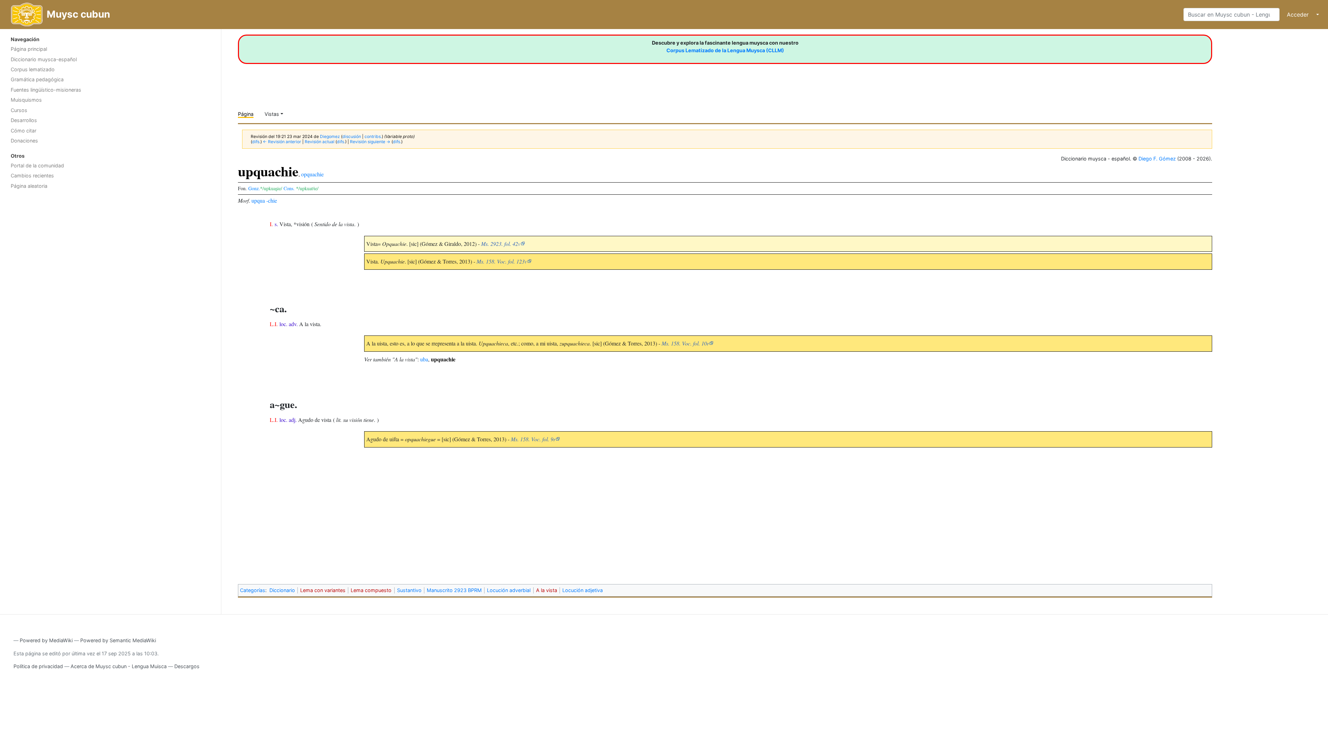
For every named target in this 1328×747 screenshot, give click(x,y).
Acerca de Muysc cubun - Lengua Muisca (119, 666)
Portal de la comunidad (37, 165)
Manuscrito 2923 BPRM (454, 590)
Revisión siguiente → (370, 141)
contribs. (373, 136)
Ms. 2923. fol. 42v (500, 243)
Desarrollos (24, 120)
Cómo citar (23, 130)
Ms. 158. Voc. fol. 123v (502, 261)
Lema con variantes (322, 590)
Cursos (19, 110)
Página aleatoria (29, 186)
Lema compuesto (371, 590)
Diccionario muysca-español (44, 59)
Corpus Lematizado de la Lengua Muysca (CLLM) (725, 50)
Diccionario (282, 590)
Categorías (252, 590)
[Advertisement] (110, 247)
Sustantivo (409, 590)
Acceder (1298, 14)
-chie (271, 200)
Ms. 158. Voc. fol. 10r (685, 343)
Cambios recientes (32, 175)
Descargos (187, 666)
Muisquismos (26, 100)
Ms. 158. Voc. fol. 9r (533, 439)
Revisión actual (319, 141)
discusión (351, 136)
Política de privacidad (38, 666)
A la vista (546, 590)
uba (424, 359)
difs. (256, 141)
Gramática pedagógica (37, 79)
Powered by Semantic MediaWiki (118, 640)
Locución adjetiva (582, 590)
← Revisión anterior (282, 141)
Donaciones (24, 141)
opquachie (312, 174)
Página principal (29, 49)
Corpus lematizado (33, 69)
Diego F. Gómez (1157, 159)
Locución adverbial (509, 590)
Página (245, 114)
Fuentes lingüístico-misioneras (46, 90)
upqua (258, 200)
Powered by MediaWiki (46, 640)
